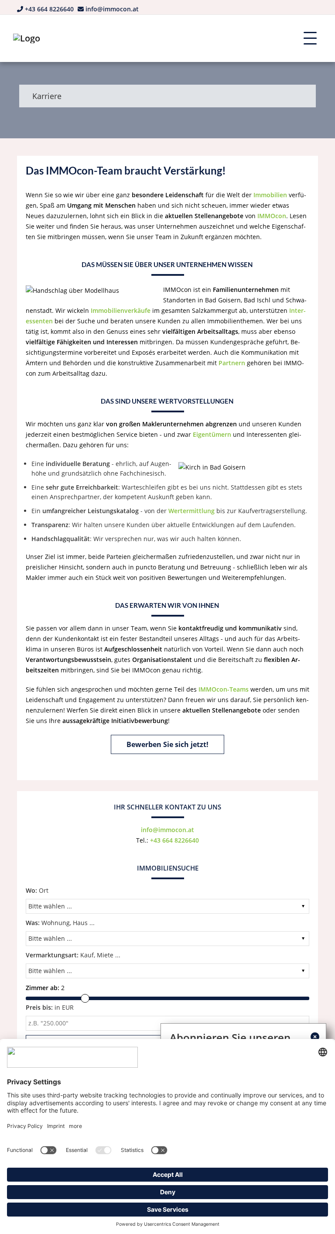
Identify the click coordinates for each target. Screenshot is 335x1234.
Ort (37, 890)
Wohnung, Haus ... (60, 923)
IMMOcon (271, 216)
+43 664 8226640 (49, 9)
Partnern (232, 363)
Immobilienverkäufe (120, 310)
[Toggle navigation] (310, 38)
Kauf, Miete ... (73, 955)
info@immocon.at (112, 9)
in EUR (50, 1007)
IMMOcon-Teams (223, 689)
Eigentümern (212, 434)
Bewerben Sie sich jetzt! (167, 744)
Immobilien (270, 195)
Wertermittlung (191, 511)
